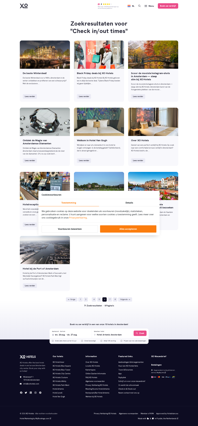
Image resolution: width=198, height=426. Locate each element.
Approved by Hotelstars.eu (167, 413)
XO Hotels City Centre (61, 373)
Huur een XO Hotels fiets (128, 366)
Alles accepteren (128, 228)
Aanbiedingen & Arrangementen (131, 362)
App (120, 373)
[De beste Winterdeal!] (45, 71)
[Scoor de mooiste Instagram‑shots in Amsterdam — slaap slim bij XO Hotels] (153, 71)
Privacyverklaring (78, 217)
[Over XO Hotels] (153, 137)
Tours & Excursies (125, 370)
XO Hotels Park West (61, 385)
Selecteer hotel (99, 331)
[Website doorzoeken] (139, 5)
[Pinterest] (40, 392)
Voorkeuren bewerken (70, 228)
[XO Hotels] (24, 6)
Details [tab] (129, 202)
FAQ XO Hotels (91, 377)
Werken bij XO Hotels (94, 396)
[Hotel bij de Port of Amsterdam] (45, 263)
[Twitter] (26, 392)
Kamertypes (90, 370)
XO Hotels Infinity (59, 381)
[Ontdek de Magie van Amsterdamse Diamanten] (45, 137)
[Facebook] (21, 392)
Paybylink (122, 377)
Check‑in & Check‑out (127, 389)
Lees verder (30, 96)
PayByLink (160, 373)
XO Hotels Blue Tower (61, 370)
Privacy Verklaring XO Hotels (97, 385)
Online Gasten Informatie (96, 373)
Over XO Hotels (92, 362)
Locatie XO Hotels (93, 366)
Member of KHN (147, 413)
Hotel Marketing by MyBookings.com (34, 418)
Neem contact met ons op (128, 393)
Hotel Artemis (58, 389)
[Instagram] (35, 392)
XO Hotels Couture (60, 377)
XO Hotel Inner (58, 362)
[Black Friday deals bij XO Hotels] (99, 71)
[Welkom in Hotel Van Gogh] (99, 137)
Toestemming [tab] (68, 202)
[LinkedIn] (30, 392)
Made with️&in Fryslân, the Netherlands (157, 418)
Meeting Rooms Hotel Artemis (98, 389)
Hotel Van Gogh (59, 396)
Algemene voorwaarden (95, 381)
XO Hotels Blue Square (62, 366)
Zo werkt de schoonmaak (128, 385)
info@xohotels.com (31, 384)
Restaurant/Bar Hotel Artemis (97, 393)
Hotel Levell (57, 393)
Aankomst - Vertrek (58, 331)
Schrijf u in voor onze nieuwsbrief (131, 381)
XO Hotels (30, 413)
